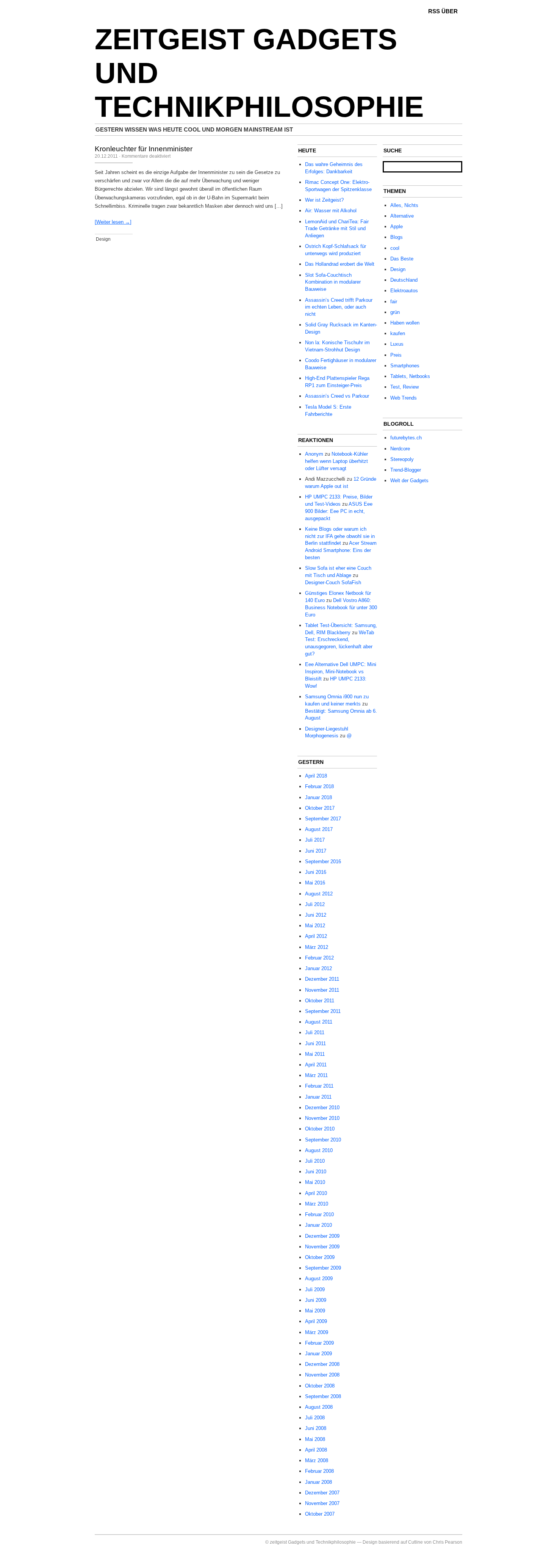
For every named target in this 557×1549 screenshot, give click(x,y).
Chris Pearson (447, 1542)
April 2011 (316, 1065)
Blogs (396, 237)
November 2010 (322, 1118)
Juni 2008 (315, 1428)
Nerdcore (400, 449)
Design (103, 239)
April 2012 (316, 936)
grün (395, 312)
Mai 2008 (315, 1439)
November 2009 (322, 1247)
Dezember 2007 (322, 1493)
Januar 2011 (318, 1097)
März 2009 (316, 1332)
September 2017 (323, 819)
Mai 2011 (315, 1054)
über (449, 11)
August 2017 (319, 829)
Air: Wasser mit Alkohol (331, 210)
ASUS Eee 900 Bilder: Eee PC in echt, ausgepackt (338, 511)
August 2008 (319, 1407)
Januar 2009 (318, 1353)
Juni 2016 (315, 872)
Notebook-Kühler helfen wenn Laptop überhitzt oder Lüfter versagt (336, 461)
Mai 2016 (315, 883)
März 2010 (316, 1204)
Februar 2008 (319, 1471)
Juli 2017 (315, 840)
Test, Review (404, 387)
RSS (434, 11)
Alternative (402, 216)
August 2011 (318, 1022)
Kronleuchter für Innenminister (143, 149)
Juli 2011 (314, 1032)
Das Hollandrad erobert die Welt (339, 264)
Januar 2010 (318, 1225)
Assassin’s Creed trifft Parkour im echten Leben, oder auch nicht (338, 307)
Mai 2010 (315, 1182)
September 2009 (323, 1268)
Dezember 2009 (322, 1236)
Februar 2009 (319, 1343)
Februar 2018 (319, 786)
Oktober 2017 (320, 808)
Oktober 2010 (320, 1129)
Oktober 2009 (320, 1257)
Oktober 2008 (320, 1386)
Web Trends (403, 398)
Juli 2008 (315, 1417)
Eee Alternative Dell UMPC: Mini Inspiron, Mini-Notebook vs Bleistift (340, 672)
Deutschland (404, 280)
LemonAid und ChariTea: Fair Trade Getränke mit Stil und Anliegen (337, 229)
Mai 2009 (315, 1311)
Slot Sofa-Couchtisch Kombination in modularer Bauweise (333, 282)
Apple (396, 226)
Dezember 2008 (322, 1364)
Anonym (314, 454)
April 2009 (316, 1321)
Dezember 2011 (322, 979)
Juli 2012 (315, 904)
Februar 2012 (319, 958)
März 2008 (316, 1460)
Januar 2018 (318, 797)
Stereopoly (402, 459)
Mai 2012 (315, 925)
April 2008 (316, 1450)
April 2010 (316, 1193)
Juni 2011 (315, 1043)
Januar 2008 (318, 1482)
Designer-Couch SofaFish (333, 582)
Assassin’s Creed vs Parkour (337, 396)
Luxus (397, 344)
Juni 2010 (315, 1171)
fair (393, 301)
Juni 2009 (315, 1300)
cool (394, 248)
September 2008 (323, 1396)
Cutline (415, 1542)
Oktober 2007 (320, 1514)
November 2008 (322, 1375)
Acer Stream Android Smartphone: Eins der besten (341, 550)
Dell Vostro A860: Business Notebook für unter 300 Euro (341, 607)
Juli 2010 (315, 1161)
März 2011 (316, 1075)
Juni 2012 (315, 915)
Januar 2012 (318, 968)
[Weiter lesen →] (113, 222)
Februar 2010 (319, 1214)
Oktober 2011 (319, 1000)
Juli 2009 (315, 1289)
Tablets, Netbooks (410, 376)
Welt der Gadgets (409, 480)
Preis (396, 355)
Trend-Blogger (405, 470)
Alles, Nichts (404, 205)
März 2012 (316, 947)
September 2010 (323, 1140)
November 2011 (322, 990)
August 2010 (319, 1150)
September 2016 (323, 861)
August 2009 (319, 1278)
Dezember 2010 (322, 1107)
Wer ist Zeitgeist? (324, 200)
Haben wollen (404, 323)
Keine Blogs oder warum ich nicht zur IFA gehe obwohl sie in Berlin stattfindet (340, 536)
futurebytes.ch (406, 438)
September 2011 (323, 1011)
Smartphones (404, 365)
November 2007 (322, 1503)
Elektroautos (404, 290)
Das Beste (401, 259)
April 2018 (316, 776)
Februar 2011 (319, 1086)
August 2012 (319, 894)
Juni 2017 (315, 851)
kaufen (397, 333)
